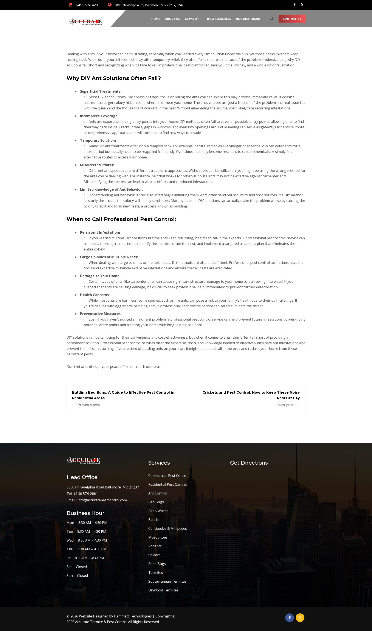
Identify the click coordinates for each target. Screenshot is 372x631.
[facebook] (295, 4)
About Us (172, 19)
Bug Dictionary (248, 19)
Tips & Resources (218, 19)
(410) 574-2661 (85, 493)
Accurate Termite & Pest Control (101, 621)
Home (155, 19)
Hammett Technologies (133, 616)
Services (191, 19)
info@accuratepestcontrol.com (102, 500)
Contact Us (292, 18)
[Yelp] (302, 4)
